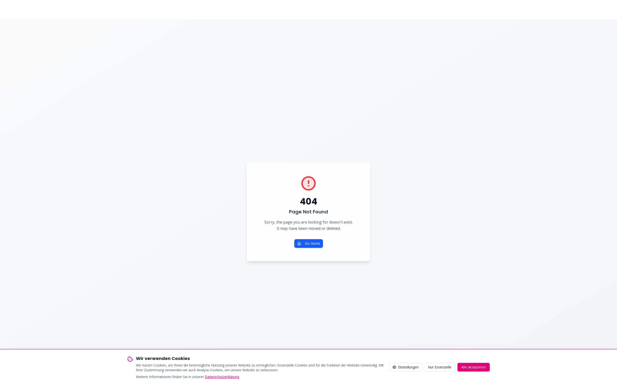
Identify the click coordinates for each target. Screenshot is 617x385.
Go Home (312, 243)
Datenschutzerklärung (222, 376)
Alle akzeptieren (473, 367)
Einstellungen (408, 367)
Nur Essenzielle (439, 367)
